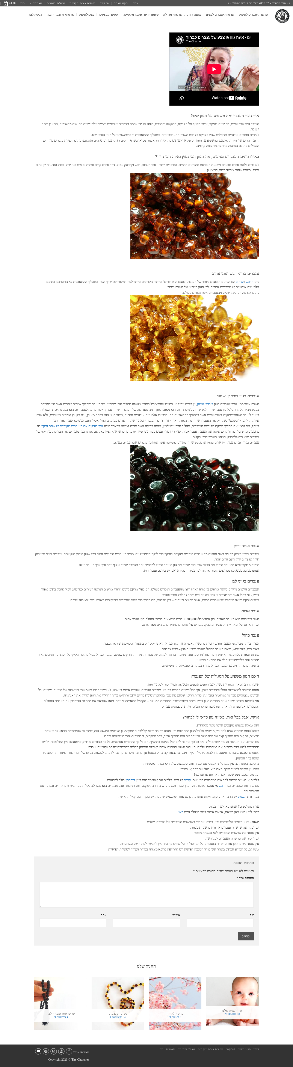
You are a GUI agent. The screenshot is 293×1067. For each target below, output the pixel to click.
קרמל (187, 780)
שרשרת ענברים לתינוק (253, 14)
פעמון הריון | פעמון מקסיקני (141, 14)
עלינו (135, 3)
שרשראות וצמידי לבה (60, 14)
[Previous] (258, 1010)
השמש (242, 796)
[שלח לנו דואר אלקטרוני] (53, 1051)
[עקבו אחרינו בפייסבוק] (69, 1051)
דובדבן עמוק (205, 404)
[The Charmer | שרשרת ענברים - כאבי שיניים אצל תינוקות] (282, 16)
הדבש (250, 282)
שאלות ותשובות (56, 3)
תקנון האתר (121, 3)
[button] (9, 3)
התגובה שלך (245, 878)
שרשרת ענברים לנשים (220, 14)
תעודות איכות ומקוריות (82, 3)
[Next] (35, 1010)
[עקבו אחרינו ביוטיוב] (38, 1051)
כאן (180, 812)
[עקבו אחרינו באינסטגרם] (61, 1051)
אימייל (176, 915)
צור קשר (104, 3)
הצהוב (240, 282)
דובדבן (130, 780)
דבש (222, 786)
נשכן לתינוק (86, 14)
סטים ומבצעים (108, 14)
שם (252, 915)
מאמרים (37, 3)
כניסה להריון (34, 14)
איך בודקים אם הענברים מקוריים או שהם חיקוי (72, 426)
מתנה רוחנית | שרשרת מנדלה (182, 14)
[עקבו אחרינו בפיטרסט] (46, 1051)
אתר (103, 915)
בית (22, 3)
